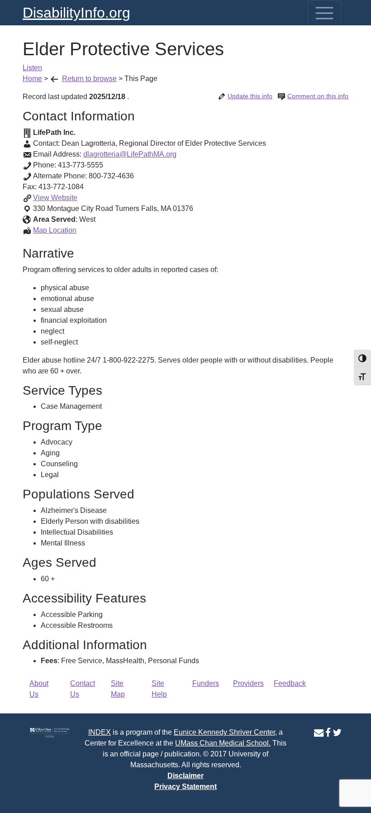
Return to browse (89, 78)
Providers (248, 683)
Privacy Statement (185, 786)
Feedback (290, 683)
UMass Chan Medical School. (223, 743)
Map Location (54, 230)
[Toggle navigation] (324, 13)
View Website (55, 197)
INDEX (99, 732)
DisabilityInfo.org (76, 13)
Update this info (250, 96)
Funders (205, 683)
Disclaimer (185, 776)
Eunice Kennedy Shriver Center (224, 732)
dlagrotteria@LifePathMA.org (129, 154)
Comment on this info (317, 96)
